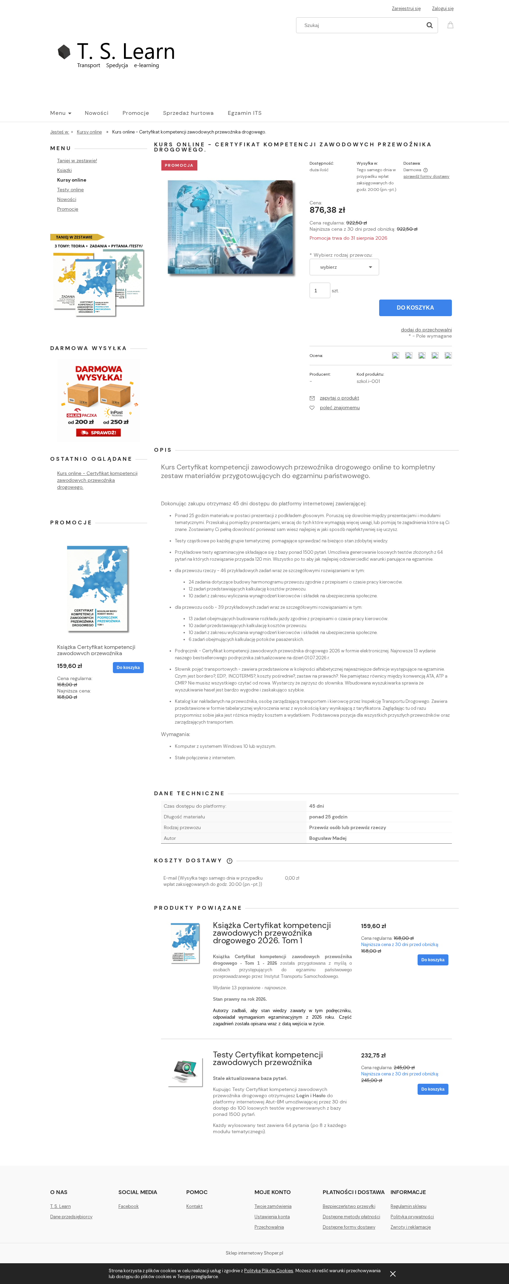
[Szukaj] (430, 25)
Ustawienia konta (272, 1217)
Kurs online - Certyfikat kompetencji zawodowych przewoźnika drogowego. (97, 480)
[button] (334, 398)
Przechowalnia (269, 1227)
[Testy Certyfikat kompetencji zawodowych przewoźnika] (185, 1073)
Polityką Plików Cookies (268, 1271)
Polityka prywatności (412, 1217)
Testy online (70, 189)
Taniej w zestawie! (77, 160)
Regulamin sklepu (408, 1206)
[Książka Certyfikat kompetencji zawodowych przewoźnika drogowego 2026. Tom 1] (185, 943)
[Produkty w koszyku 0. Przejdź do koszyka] (451, 24)
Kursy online (71, 180)
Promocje (67, 209)
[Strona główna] (121, 56)
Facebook (128, 1206)
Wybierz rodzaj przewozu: (341, 255)
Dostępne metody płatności (351, 1217)
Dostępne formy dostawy (349, 1227)
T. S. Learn (60, 1206)
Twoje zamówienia (273, 1206)
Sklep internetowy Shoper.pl (254, 1253)
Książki (64, 170)
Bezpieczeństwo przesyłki (349, 1206)
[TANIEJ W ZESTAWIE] (98, 272)
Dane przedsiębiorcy (71, 1217)
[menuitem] (67, 113)
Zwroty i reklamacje (411, 1227)
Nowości (66, 199)
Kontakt (194, 1206)
